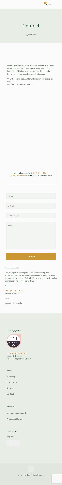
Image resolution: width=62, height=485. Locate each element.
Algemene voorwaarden (17, 413)
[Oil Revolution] (32, 4)
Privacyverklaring (14, 419)
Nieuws (9, 388)
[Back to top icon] (31, 469)
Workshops (11, 382)
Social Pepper (38, 475)
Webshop (10, 376)
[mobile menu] (58, 4)
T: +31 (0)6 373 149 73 (16, 353)
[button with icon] (9, 443)
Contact (10, 394)
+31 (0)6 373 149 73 (40, 173)
